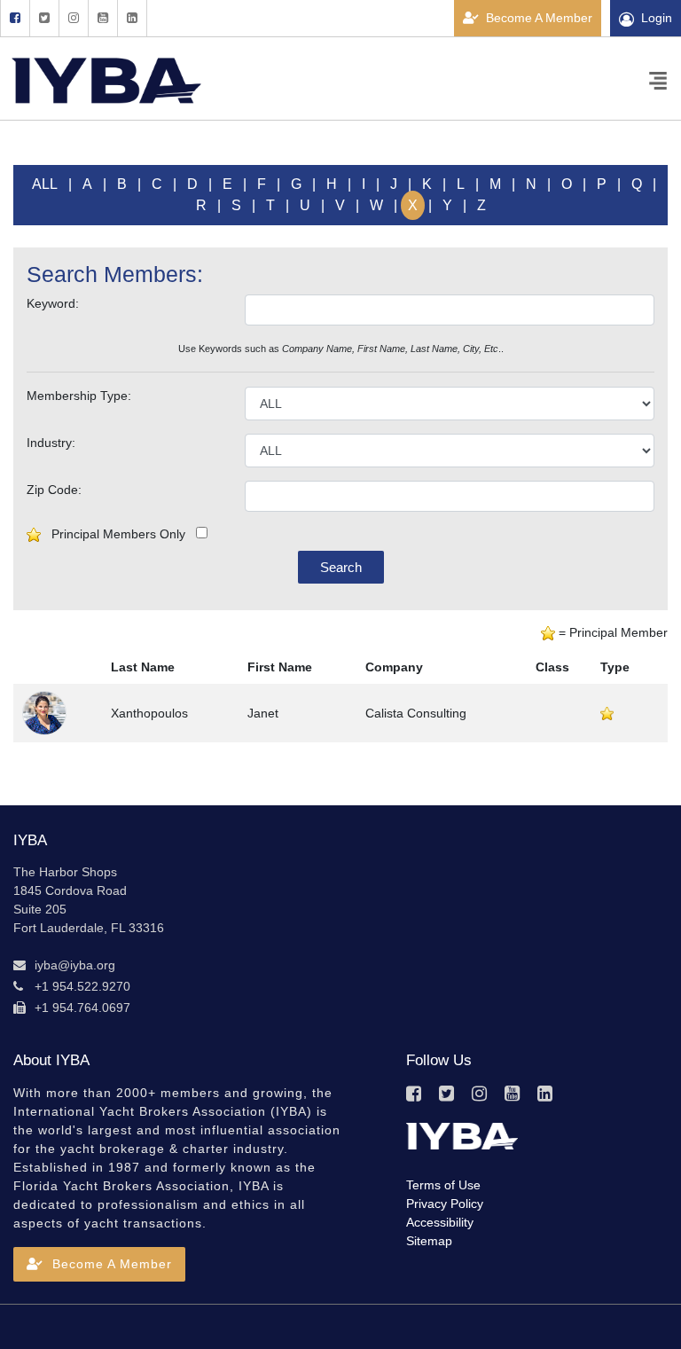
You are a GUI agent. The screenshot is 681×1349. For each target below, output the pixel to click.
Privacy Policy (444, 1203)
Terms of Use (443, 1185)
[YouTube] (102, 18)
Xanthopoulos (149, 713)
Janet (262, 713)
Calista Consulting (415, 713)
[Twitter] (44, 18)
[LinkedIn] (132, 18)
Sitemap (429, 1241)
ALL (45, 184)
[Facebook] (14, 18)
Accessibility (440, 1222)
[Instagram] (73, 18)
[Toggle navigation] (658, 79)
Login (656, 18)
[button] (99, 1264)
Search (341, 567)
